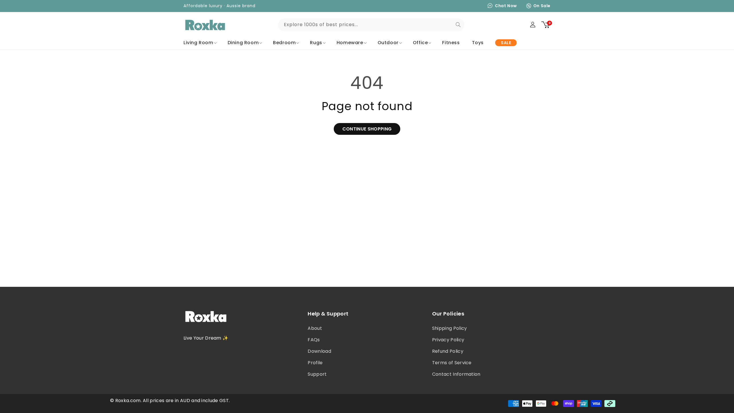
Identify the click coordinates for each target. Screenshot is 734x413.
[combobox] (371, 24)
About (315, 328)
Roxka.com (128, 400)
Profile (315, 362)
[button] (199, 42)
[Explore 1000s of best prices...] (458, 24)
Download (319, 351)
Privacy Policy (448, 339)
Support (317, 374)
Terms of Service (452, 362)
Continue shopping (367, 129)
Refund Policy (447, 351)
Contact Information (456, 374)
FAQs (314, 339)
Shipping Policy (449, 328)
